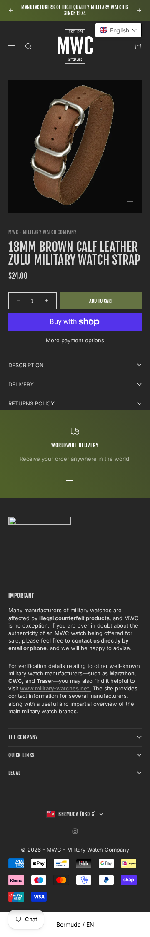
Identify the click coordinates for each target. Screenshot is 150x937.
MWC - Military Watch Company (42, 232)
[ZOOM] (130, 201)
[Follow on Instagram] (75, 831)
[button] (118, 30)
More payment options (75, 340)
